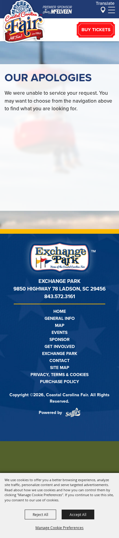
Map (59, 325)
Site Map (59, 367)
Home (59, 311)
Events (59, 332)
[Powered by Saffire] (73, 412)
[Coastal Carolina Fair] (24, 22)
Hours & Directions (103, 10)
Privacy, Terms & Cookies (59, 374)
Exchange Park (59, 353)
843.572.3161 (59, 296)
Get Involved (60, 346)
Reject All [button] (40, 514)
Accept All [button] (78, 514)
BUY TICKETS (95, 29)
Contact (59, 360)
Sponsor (59, 339)
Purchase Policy (59, 382)
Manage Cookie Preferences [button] (59, 527)
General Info (60, 318)
